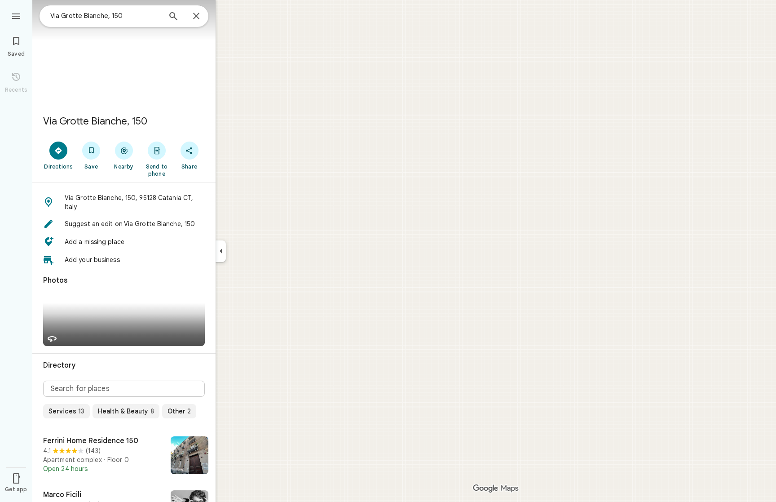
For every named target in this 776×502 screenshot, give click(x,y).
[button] (124, 202)
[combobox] (105, 15)
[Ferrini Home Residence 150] (124, 456)
